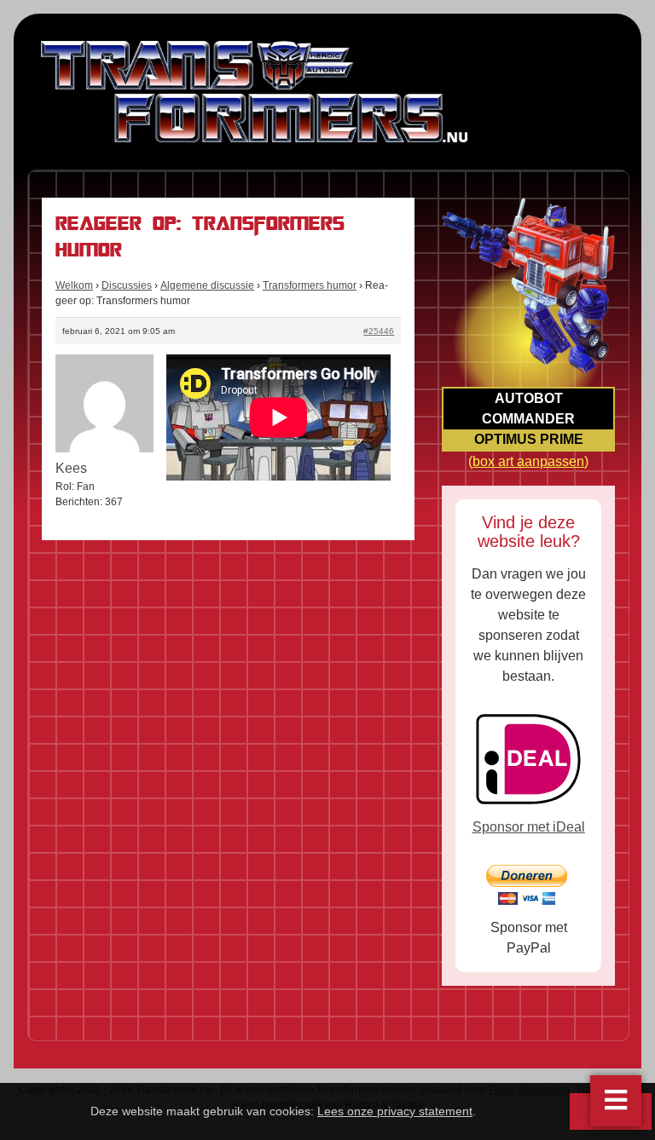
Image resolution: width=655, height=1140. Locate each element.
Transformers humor (309, 285)
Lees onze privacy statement (394, 1111)
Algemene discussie (207, 285)
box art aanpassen (528, 461)
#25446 (378, 331)
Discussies (126, 285)
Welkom (74, 285)
